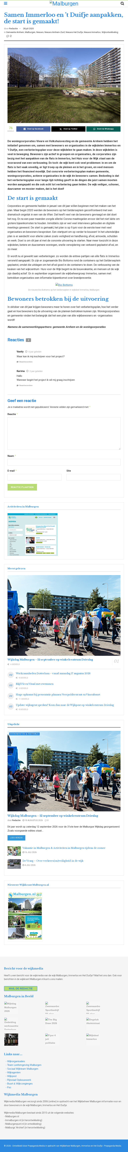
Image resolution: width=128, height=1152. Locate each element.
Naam (12, 455)
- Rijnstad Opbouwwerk (18, 1079)
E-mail (12, 470)
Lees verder (17, 838)
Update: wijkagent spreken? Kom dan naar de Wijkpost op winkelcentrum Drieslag (65, 705)
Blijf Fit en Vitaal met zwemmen (34, 683)
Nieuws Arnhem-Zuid (54, 32)
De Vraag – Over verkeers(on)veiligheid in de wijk (52, 860)
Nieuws (40, 32)
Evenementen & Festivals (24, 734)
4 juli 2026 (30, 865)
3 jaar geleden (36, 371)
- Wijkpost (11, 1076)
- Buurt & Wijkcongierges (19, 1083)
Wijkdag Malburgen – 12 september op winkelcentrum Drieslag (50, 659)
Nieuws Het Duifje (74, 32)
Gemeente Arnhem (15, 32)
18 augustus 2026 (33, 820)
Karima (21, 371)
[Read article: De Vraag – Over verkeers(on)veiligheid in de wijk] (14, 864)
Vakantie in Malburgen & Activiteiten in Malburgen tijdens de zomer (63, 847)
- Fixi (8, 1087)
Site (68, 470)
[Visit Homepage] (64, 3)
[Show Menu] (5, 3)
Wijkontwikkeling (110, 32)
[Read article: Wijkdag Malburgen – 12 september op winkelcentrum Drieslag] (64, 615)
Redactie (13, 28)
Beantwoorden (25, 362)
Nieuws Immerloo (92, 32)
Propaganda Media (112, 1146)
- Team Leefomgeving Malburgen (23, 1064)
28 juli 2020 (28, 28)
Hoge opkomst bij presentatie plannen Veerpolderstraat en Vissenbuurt (58, 694)
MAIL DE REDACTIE (21, 988)
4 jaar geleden (35, 352)
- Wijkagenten (13, 1072)
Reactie (13, 414)
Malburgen (30, 32)
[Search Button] (122, 3)
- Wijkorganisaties (15, 1061)
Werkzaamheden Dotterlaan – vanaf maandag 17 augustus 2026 (53, 673)
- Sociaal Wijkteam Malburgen (22, 1068)
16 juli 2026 (30, 852)
